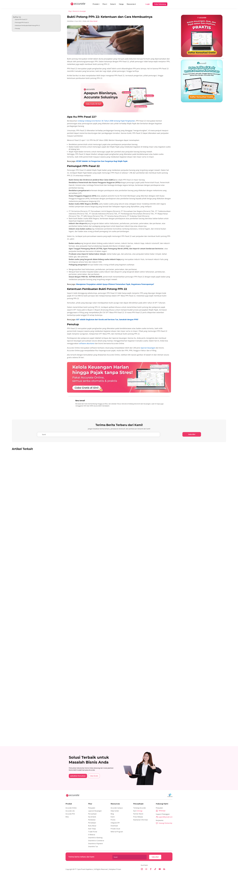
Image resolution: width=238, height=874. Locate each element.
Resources (131, 4)
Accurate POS (70, 814)
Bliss (67, 817)
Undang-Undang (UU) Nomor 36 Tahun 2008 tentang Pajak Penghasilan (106, 121)
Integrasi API (115, 823)
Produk (96, 4)
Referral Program (117, 832)
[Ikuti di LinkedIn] (164, 869)
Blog (69, 11)
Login (147, 4)
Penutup (17, 28)
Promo (113, 820)
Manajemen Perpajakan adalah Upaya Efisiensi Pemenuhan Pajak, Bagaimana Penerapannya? (115, 284)
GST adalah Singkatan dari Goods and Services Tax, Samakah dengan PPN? (107, 319)
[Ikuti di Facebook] (151, 869)
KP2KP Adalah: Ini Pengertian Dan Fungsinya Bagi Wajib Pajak (102, 161)
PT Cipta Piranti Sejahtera (84, 869)
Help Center (115, 811)
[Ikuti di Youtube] (160, 869)
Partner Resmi (138, 814)
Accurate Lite (70, 811)
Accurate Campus (117, 808)
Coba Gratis (94, 776)
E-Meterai (91, 835)
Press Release (138, 817)
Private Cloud (115, 829)
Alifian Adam (20, 542)
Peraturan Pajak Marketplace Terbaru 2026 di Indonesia (38, 539)
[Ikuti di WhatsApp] (146, 869)
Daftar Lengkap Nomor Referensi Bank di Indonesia (37, 732)
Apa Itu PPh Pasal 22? (21, 19)
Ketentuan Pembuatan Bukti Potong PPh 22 (27, 25)
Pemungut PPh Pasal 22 (22, 22)
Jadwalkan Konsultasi (77, 776)
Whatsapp (162, 811)
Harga (121, 4)
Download (114, 826)
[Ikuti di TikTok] (155, 869)
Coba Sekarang (160, 4)
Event (113, 817)
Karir (137, 811)
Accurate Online (71, 808)
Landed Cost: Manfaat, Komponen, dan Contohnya (36, 636)
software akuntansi (86, 343)
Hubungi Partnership (165, 823)
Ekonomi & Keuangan (79, 11)
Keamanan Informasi (140, 820)
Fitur (104, 4)
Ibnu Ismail (93, 21)
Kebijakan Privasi (115, 869)
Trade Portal (92, 832)
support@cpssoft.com (165, 817)
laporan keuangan (148, 348)
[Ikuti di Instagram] (142, 869)
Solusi (113, 4)
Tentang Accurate (139, 808)
